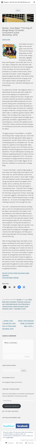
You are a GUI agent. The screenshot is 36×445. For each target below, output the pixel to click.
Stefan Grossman (7, 306)
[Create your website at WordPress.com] (18, 2)
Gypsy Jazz (27, 302)
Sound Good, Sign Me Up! (11, 406)
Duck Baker (13, 302)
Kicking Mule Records (11, 304)
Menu (18, 10)
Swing (10, 309)
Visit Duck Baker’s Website (10, 278)
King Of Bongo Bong (24, 304)
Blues (7, 302)
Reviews (19, 299)
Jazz (3, 304)
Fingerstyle (20, 302)
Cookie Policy (9, 437)
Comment (27, 356)
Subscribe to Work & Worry (10, 389)
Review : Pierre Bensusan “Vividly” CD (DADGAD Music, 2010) (26, 323)
